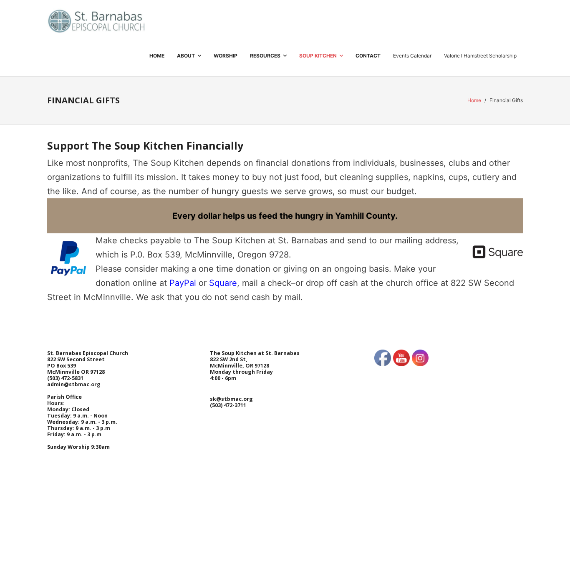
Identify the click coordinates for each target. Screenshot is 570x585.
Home (474, 100)
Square (223, 283)
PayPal (182, 283)
